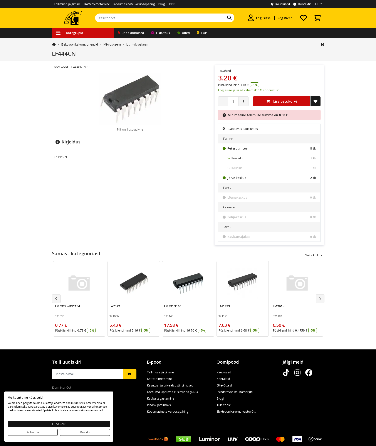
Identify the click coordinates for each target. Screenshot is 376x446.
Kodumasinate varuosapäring (134, 4)
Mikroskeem (112, 44)
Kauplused (282, 4)
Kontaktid (305, 4)
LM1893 (224, 306)
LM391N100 (172, 306)
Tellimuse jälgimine (67, 4)
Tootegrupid (73, 33)
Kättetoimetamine (97, 4)
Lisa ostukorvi (285, 101)
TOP (204, 33)
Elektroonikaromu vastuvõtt (236, 411)
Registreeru (285, 18)
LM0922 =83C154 (67, 306)
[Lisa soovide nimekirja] (316, 101)
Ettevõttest (224, 385)
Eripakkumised (133, 33)
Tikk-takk (162, 33)
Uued (186, 33)
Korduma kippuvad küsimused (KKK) (172, 392)
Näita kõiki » (313, 255)
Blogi (161, 4)
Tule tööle (224, 405)
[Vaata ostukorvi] (317, 18)
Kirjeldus (71, 142)
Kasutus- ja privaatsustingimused (170, 385)
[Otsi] (229, 18)
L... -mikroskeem (137, 44)
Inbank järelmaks (159, 405)
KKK (172, 4)
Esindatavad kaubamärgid (235, 392)
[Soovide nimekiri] (303, 18)
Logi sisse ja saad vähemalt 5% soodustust (248, 90)
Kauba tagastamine (160, 398)
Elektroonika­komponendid (79, 44)
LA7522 (114, 306)
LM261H (279, 306)
